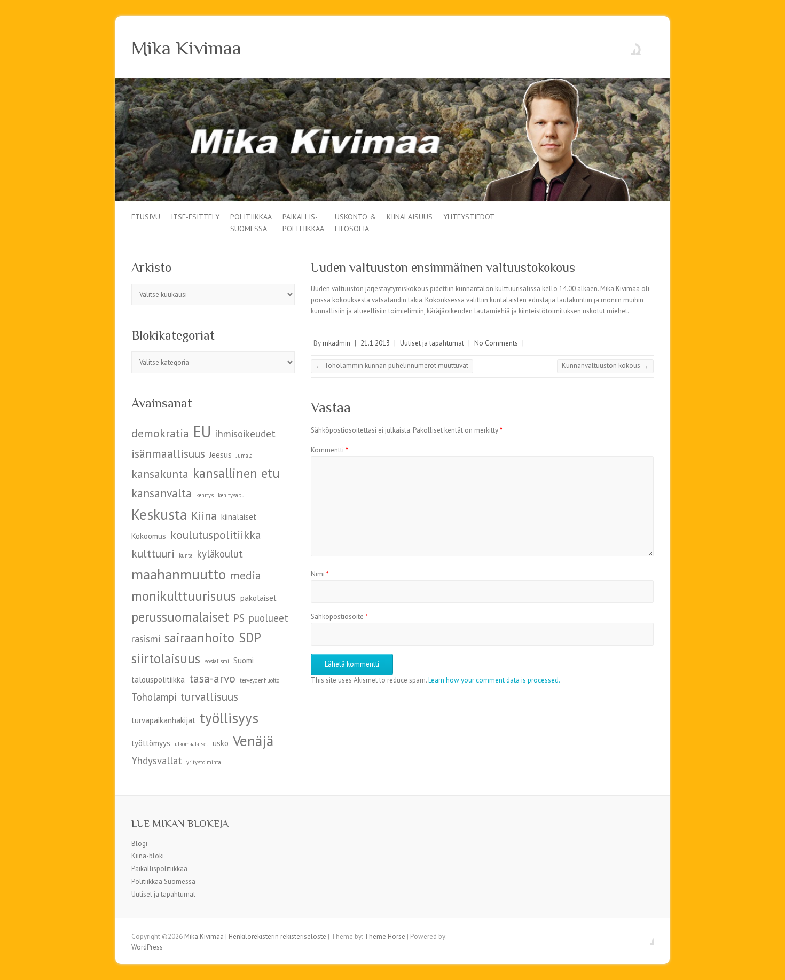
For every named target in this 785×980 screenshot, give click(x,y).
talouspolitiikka (158, 680)
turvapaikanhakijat (163, 720)
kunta (186, 555)
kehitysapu (231, 495)
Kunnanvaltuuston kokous (605, 365)
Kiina (204, 515)
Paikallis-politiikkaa (303, 222)
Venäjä (253, 740)
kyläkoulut (220, 553)
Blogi (139, 843)
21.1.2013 (375, 343)
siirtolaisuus (165, 658)
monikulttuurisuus (183, 596)
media (245, 575)
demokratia (160, 433)
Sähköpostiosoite (339, 616)
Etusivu (145, 217)
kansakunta (160, 473)
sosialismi (217, 661)
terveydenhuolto (259, 680)
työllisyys (229, 717)
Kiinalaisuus (410, 217)
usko (221, 743)
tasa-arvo (212, 678)
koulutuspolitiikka (215, 534)
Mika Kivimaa (186, 48)
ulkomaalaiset (191, 744)
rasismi (145, 638)
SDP (250, 637)
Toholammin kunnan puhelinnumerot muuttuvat (392, 365)
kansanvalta (161, 492)
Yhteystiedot (468, 217)
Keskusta (159, 514)
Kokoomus (148, 536)
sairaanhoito (199, 637)
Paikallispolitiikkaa (159, 868)
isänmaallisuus (168, 453)
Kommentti (329, 449)
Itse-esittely (195, 217)
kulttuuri (153, 553)
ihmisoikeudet (246, 433)
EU (202, 431)
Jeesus (220, 455)
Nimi (320, 573)
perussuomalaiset (180, 616)
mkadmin (336, 343)
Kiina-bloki (147, 855)
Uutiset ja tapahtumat (432, 343)
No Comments (496, 343)
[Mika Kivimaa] (392, 83)
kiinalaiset (238, 517)
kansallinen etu (236, 473)
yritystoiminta (203, 762)
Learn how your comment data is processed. (494, 680)
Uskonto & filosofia (355, 222)
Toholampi (153, 697)
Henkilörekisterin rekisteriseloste (277, 936)
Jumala (244, 455)
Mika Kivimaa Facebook (627, 47)
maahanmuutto (178, 574)
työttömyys (150, 743)
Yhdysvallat (156, 760)
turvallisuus (209, 696)
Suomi (243, 660)
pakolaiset (258, 598)
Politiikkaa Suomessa (251, 222)
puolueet (268, 617)
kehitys (205, 495)
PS (239, 617)
